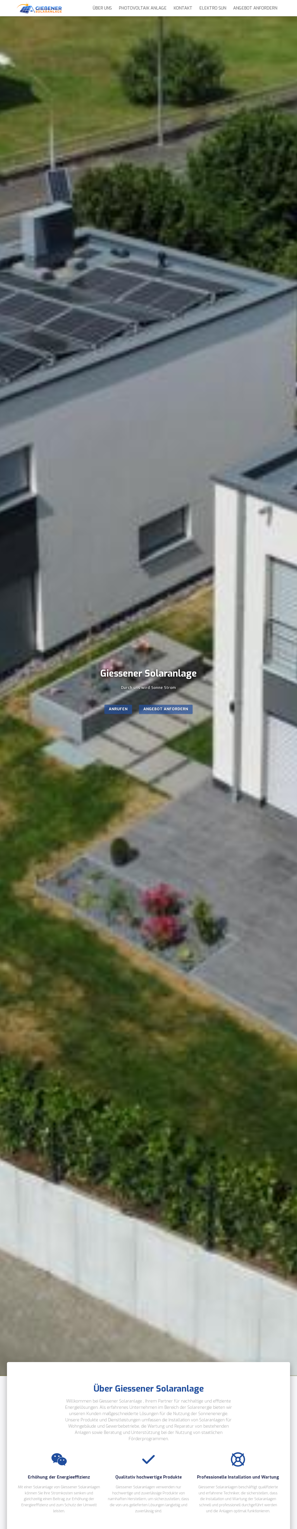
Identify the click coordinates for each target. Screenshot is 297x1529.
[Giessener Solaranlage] (39, 8)
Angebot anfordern (165, 709)
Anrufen (118, 709)
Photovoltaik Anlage (143, 8)
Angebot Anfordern (255, 8)
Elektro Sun (212, 8)
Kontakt (183, 8)
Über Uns (102, 8)
